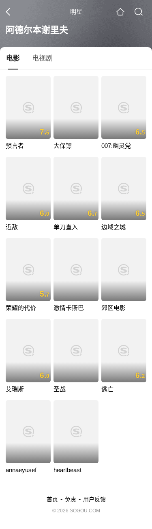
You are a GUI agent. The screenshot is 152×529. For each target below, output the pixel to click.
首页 (52, 499)
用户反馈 (94, 499)
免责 (70, 499)
